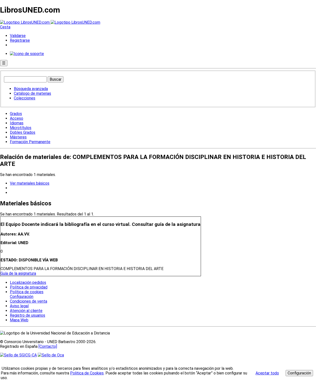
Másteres (18, 137)
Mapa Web (19, 320)
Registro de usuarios (27, 315)
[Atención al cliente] (27, 53)
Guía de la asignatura (18, 273)
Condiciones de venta (28, 301)
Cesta (5, 27)
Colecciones (24, 98)
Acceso (16, 118)
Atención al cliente (26, 310)
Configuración (21, 296)
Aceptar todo (267, 373)
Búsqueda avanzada (31, 88)
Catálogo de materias (32, 93)
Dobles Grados (22, 132)
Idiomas (16, 123)
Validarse (18, 35)
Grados (16, 113)
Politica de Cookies (87, 373)
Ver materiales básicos (29, 183)
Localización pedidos (28, 282)
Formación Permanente (30, 141)
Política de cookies (26, 292)
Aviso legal (19, 306)
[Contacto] (48, 346)
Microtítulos (20, 127)
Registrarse (20, 40)
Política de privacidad (28, 287)
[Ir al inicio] (50, 22)
